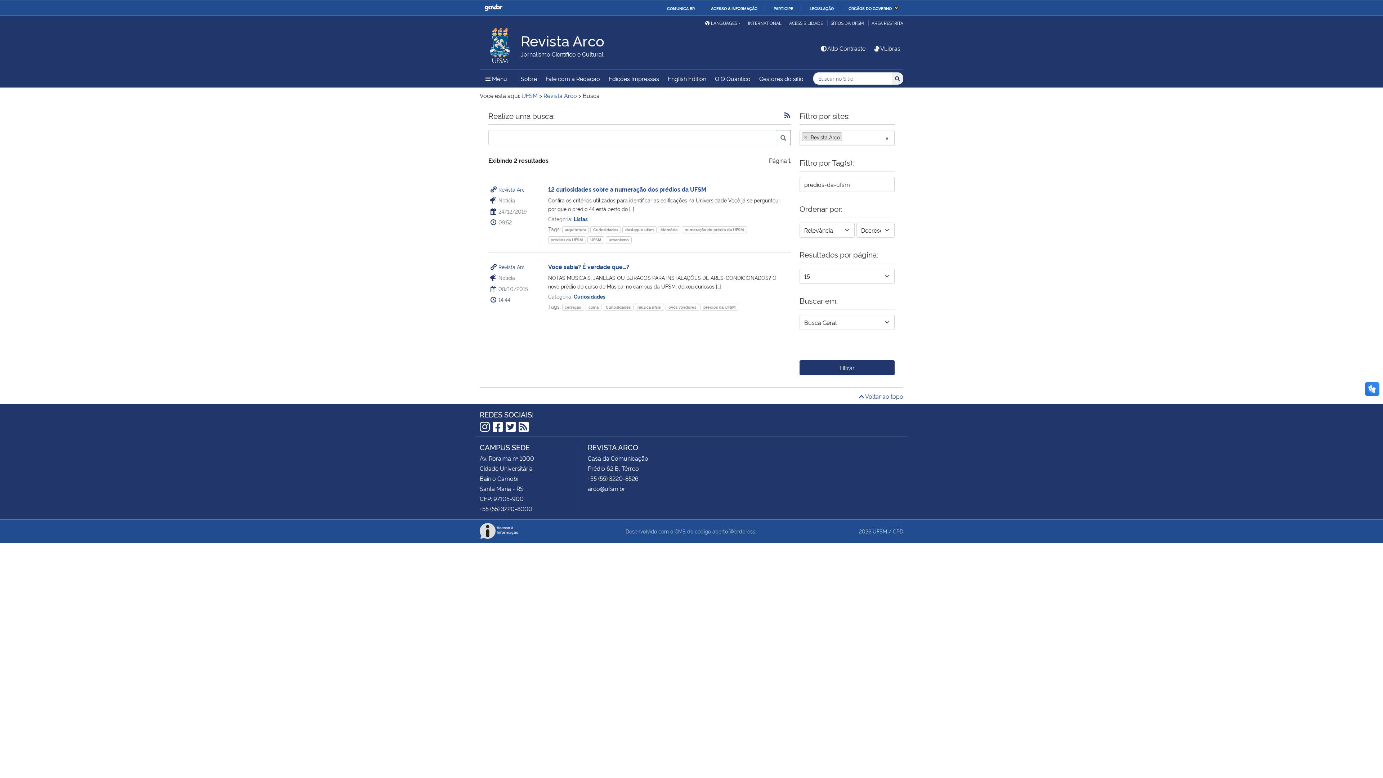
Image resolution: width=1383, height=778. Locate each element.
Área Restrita (887, 23)
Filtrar (847, 368)
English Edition (687, 78)
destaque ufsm (639, 229)
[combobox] (847, 138)
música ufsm (649, 307)
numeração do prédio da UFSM (714, 229)
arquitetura (575, 229)
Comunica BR (681, 8)
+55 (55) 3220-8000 (506, 509)
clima (593, 307)
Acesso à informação (734, 8)
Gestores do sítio (781, 78)
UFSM (595, 239)
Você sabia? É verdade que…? (588, 266)
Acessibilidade (806, 23)
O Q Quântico (733, 78)
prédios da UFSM (567, 239)
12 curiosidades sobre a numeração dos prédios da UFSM (627, 189)
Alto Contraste (846, 48)
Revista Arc (511, 189)
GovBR (493, 7)
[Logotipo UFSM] (500, 44)
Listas (581, 218)
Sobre (529, 78)
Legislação (822, 8)
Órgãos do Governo (870, 8)
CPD (898, 531)
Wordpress (742, 531)
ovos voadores (682, 307)
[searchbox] (846, 137)
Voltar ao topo (883, 396)
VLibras (890, 48)
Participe (783, 8)
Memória (669, 229)
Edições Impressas (634, 78)
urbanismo (619, 239)
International (765, 23)
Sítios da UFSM (847, 23)
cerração (573, 307)
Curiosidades (605, 229)
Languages (724, 23)
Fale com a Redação (573, 78)
